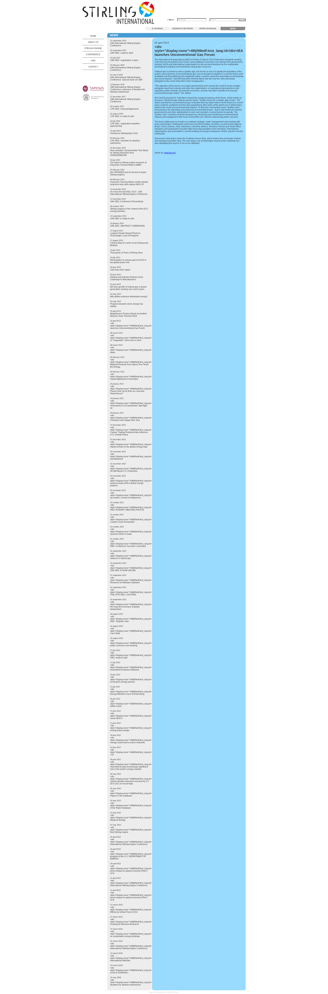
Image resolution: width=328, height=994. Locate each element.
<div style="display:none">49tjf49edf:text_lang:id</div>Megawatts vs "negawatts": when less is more (138, 337)
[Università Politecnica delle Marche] (93, 100)
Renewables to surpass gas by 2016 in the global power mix (128, 261)
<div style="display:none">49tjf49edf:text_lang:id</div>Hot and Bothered (135, 456)
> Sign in (170, 20)
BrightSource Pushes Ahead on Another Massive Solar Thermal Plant (128, 314)
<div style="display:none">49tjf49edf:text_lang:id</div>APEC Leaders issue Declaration (136, 519)
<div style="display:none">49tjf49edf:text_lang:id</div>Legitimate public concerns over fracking (138, 643)
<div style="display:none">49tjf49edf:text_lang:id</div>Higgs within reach (136, 703)
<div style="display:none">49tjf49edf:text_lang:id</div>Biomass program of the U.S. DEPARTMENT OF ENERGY (137, 855)
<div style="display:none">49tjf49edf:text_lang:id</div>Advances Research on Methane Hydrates (138, 580)
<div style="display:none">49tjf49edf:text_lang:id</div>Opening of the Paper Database (137, 805)
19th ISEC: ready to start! (121, 53)
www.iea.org (170, 153)
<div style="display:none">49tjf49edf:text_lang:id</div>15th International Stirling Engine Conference (135, 841)
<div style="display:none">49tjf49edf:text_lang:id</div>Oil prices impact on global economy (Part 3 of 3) (134, 869)
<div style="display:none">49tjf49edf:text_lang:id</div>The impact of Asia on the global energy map (135, 444)
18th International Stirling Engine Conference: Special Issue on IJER (126, 78)
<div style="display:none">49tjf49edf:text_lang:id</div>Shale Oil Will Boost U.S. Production (136, 468)
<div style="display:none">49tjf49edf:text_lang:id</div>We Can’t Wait (134, 631)
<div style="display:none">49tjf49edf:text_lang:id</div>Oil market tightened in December (134, 376)
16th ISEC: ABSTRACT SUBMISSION (127, 226)
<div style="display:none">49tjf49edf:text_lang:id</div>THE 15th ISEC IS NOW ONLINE (135, 568)
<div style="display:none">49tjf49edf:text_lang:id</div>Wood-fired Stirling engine (136, 829)
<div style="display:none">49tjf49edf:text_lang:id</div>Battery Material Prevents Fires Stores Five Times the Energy (136, 363)
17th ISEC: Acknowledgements (124, 109)
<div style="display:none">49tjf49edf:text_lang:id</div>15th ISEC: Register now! (135, 618)
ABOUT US (93, 42)
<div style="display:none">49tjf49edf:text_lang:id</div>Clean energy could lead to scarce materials (136, 740)
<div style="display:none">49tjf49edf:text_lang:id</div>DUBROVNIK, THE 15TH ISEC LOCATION (139, 592)
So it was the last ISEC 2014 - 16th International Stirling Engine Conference (128, 193)
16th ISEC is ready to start (122, 218)
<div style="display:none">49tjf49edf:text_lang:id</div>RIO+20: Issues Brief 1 (137, 715)
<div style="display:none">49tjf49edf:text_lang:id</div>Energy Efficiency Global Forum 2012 (136, 909)
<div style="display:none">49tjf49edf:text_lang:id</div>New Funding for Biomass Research (135, 921)
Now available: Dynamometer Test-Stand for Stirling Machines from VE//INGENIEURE (129, 152)
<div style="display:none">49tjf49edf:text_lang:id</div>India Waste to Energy (135, 817)
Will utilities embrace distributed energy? (129, 296)
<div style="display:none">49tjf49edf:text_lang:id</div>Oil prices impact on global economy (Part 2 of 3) (134, 896)
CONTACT (93, 67)
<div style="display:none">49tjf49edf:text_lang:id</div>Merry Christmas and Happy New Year (136, 417)
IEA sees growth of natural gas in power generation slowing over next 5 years (128, 288)
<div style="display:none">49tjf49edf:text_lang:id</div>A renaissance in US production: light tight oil (134, 404)
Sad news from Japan (120, 270)
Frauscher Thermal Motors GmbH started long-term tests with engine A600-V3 (129, 183)
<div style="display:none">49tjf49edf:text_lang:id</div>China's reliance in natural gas (136, 555)
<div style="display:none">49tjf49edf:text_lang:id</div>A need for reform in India (134, 531)
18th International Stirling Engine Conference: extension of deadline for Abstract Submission (127, 89)
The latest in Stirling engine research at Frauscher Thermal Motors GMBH (128, 163)
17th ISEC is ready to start (122, 116)
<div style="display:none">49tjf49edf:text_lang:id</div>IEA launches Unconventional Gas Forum (134, 325)
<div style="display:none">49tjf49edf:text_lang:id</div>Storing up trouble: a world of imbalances (136, 495)
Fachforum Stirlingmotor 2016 (124, 133)
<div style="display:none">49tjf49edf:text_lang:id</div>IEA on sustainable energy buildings (134, 933)
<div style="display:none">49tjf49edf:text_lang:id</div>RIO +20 (135, 752)
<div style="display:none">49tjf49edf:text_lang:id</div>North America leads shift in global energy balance (135, 482)
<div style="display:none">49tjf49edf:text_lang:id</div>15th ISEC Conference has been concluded (135, 543)
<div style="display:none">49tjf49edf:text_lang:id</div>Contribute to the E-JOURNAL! (138, 970)
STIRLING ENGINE (93, 48)
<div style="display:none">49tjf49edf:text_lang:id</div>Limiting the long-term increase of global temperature (137, 605)
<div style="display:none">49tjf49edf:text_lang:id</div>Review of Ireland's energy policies (136, 679)
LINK (93, 60)
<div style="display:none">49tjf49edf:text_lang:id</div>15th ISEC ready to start (135, 655)
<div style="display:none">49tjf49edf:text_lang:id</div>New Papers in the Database (135, 793)
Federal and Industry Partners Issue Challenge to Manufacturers (126, 278)
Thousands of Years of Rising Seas (126, 252)
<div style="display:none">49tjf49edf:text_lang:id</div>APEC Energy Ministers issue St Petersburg (136, 691)
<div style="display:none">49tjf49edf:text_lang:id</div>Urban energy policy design (136, 728)
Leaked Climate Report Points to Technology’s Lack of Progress (125, 234)
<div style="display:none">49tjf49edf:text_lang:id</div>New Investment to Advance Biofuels (135, 667)
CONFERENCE (93, 54)
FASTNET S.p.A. (173, 992)
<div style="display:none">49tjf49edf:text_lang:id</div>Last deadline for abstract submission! (135, 982)
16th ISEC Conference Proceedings (126, 201)
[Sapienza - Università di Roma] (93, 91)
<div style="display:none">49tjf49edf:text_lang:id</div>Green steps (136, 350)
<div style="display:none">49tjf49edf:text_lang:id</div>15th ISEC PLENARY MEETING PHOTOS (135, 507)
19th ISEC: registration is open (124, 60)
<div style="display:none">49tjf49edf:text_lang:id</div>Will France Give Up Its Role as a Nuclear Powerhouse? (135, 390)
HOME (93, 36)
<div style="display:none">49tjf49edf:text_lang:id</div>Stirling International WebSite (136, 958)
